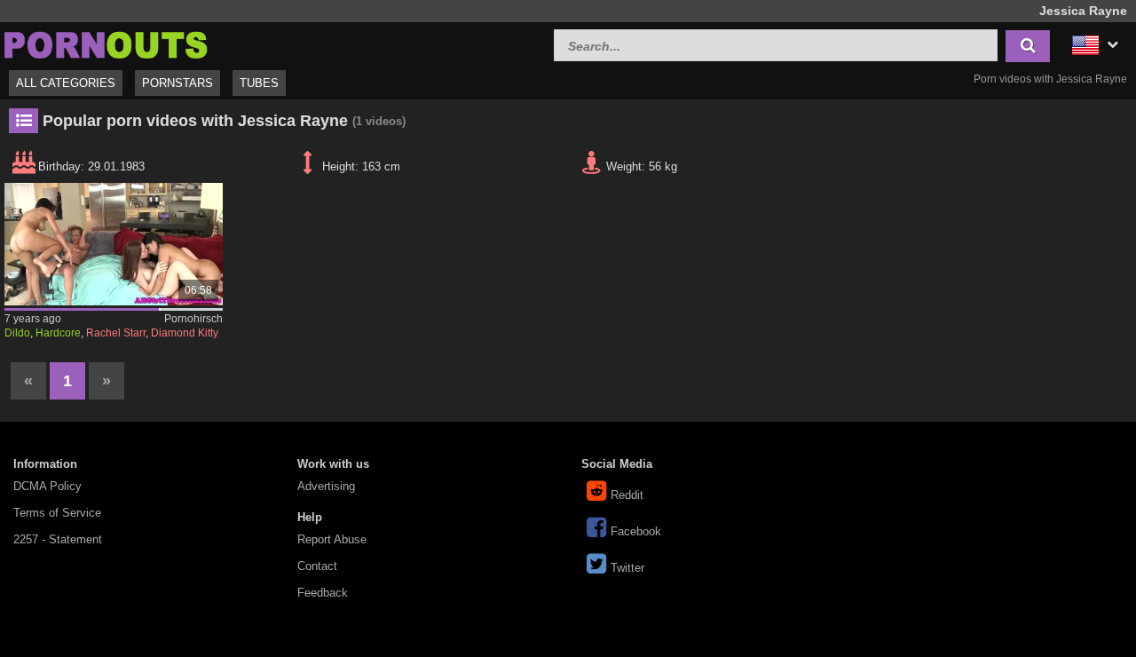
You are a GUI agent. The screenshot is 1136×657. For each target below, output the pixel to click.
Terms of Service (57, 512)
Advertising (326, 486)
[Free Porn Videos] (106, 43)
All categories (65, 83)
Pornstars (177, 83)
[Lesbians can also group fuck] (113, 244)
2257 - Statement (57, 539)
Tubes (259, 83)
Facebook (636, 531)
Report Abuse (332, 539)
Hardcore (58, 333)
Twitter (627, 567)
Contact (317, 566)
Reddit (627, 495)
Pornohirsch (193, 319)
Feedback (322, 592)
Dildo (17, 333)
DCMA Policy (47, 486)
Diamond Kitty (184, 333)
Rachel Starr (116, 333)
